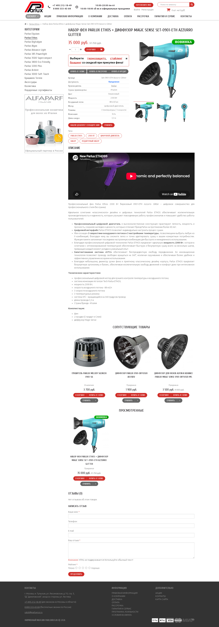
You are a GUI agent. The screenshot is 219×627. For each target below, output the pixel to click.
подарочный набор (90, 141)
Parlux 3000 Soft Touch (37, 74)
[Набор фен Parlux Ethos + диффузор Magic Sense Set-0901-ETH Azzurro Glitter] (143, 112)
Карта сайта (161, 599)
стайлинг (116, 58)
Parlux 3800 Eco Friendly (37, 62)
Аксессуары (31, 82)
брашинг (75, 62)
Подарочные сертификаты (38, 90)
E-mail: (71, 531)
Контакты (186, 16)
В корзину (91, 49)
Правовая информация (70, 16)
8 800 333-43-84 (62, 8)
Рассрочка (143, 16)
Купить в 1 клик (77, 71)
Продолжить (76, 574)
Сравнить (108, 125)
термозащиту (96, 58)
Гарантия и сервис (164, 16)
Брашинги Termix (33, 78)
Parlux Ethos (34, 24)
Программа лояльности (125, 612)
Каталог (32, 16)
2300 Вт (91, 135)
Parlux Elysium (32, 33)
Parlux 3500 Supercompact (38, 57)
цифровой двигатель (110, 135)
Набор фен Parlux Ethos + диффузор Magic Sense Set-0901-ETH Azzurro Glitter (89, 460)
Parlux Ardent (32, 70)
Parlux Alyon (31, 45)
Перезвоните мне (143, 5)
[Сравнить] (95, 400)
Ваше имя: (73, 512)
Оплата (128, 16)
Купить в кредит (119, 71)
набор (73, 141)
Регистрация (147, 9)
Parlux (114, 86)
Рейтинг (72, 564)
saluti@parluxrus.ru (33, 612)
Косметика (30, 86)
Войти (137, 9)
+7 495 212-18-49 (62, 5)
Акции (47, 16)
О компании (95, 16)
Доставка (113, 16)
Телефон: (72, 521)
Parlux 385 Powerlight (36, 53)
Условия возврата (122, 615)
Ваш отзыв (73, 540)
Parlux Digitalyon (33, 41)
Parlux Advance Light (35, 49)
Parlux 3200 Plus (33, 66)
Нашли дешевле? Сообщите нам (84, 125)
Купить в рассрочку (98, 71)
